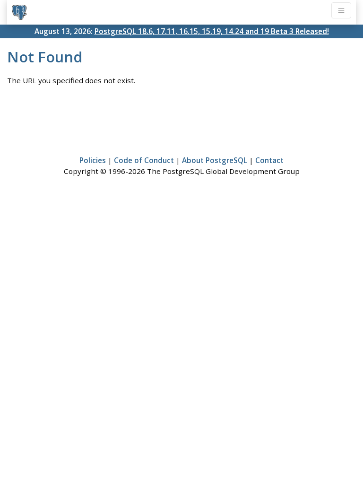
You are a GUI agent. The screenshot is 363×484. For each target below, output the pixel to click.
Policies (92, 160)
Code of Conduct (144, 160)
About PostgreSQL (214, 160)
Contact (269, 160)
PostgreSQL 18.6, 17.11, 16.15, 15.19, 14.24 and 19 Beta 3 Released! (212, 31)
